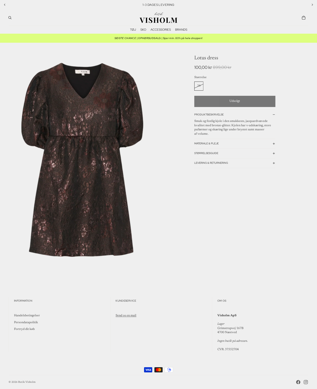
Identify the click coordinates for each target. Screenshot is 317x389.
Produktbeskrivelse (209, 114)
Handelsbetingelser (27, 315)
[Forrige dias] (4, 4)
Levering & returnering (211, 163)
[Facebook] (298, 382)
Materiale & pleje (206, 143)
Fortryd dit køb (24, 329)
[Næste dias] (312, 4)
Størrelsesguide (206, 153)
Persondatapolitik (26, 322)
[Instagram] (305, 382)
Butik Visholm (27, 382)
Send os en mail (126, 315)
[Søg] (10, 17)
